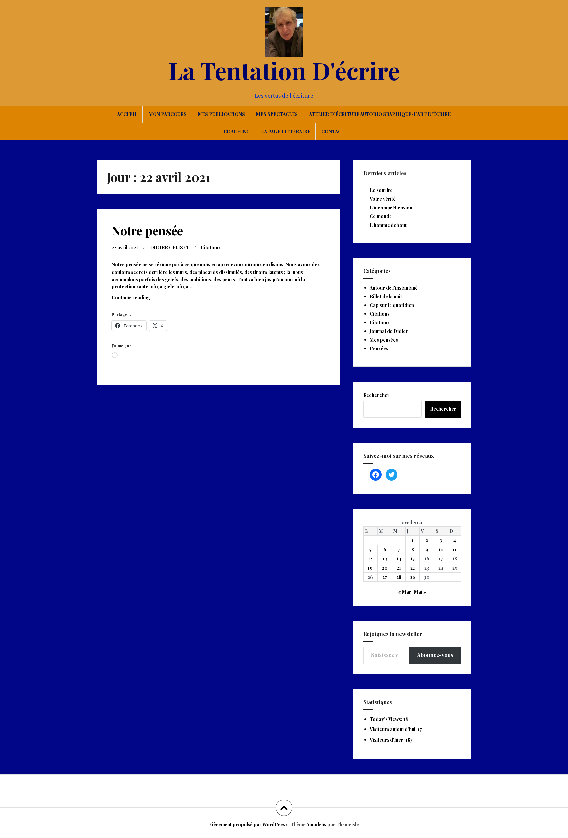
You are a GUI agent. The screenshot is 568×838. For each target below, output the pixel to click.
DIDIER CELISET (169, 247)
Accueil (127, 114)
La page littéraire (285, 131)
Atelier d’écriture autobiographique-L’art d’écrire (380, 114)
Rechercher (376, 395)
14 (398, 558)
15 (412, 558)
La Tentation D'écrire (284, 70)
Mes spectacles (277, 114)
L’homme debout (388, 225)
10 (441, 549)
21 (399, 568)
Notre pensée (147, 230)
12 (370, 558)
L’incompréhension (391, 208)
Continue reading (138, 299)
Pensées (379, 348)
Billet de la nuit (386, 296)
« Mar (404, 592)
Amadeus (316, 824)
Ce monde (381, 216)
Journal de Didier (389, 331)
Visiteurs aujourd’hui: (394, 729)
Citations (211, 247)
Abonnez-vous (435, 655)
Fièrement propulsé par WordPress (248, 824)
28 (398, 577)
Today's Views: (386, 719)
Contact (332, 131)
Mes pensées (384, 340)
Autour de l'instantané (394, 288)
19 (370, 568)
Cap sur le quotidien (392, 305)
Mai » (420, 592)
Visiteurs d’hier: (388, 740)
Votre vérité (383, 199)
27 (384, 577)
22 (412, 568)
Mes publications (221, 114)
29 (412, 577)
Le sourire (381, 190)
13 (385, 558)
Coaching (237, 131)
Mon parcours (168, 114)
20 (385, 568)
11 (455, 549)
